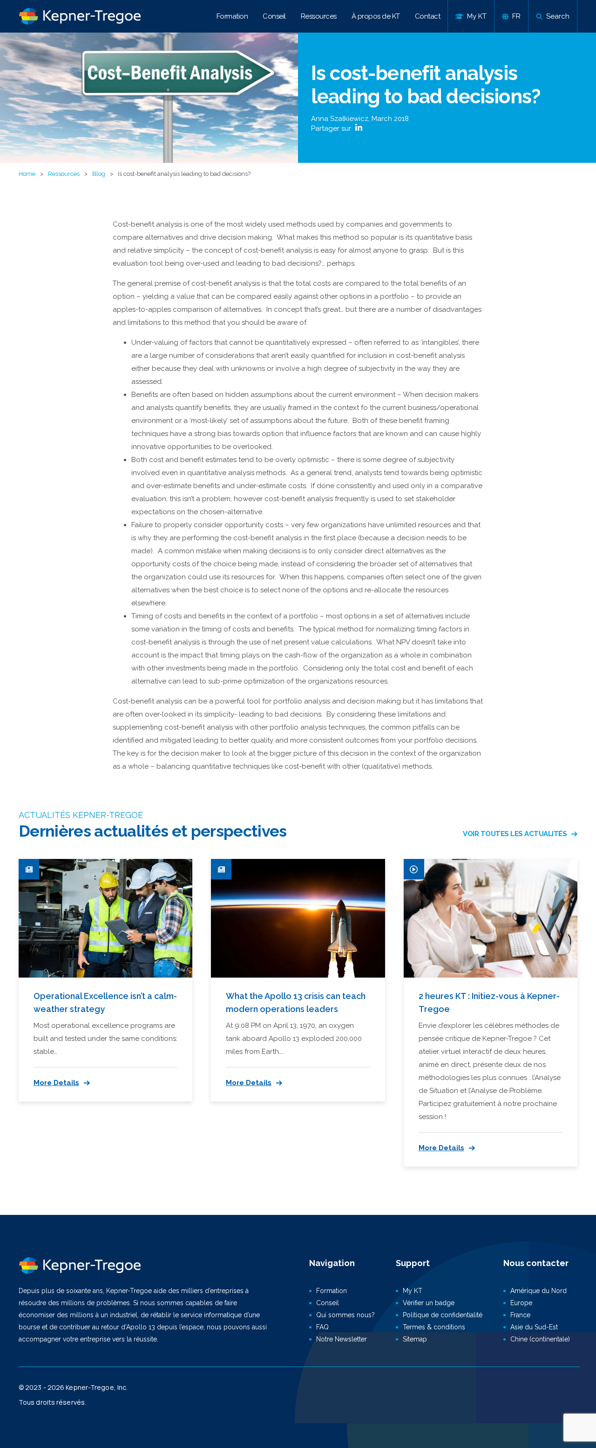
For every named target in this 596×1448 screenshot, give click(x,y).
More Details (56, 1083)
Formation (232, 16)
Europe (521, 1303)
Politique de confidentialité (442, 1315)
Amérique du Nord (538, 1290)
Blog (98, 173)
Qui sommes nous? (345, 1315)
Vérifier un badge (428, 1303)
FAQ (322, 1327)
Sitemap (415, 1339)
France (520, 1315)
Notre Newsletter (341, 1339)
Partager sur (332, 128)
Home (27, 173)
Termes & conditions (434, 1327)
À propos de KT (376, 16)
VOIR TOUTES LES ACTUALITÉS (515, 834)
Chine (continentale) (540, 1339)
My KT (412, 1290)
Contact (427, 16)
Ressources (319, 16)
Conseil (274, 16)
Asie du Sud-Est (534, 1327)
